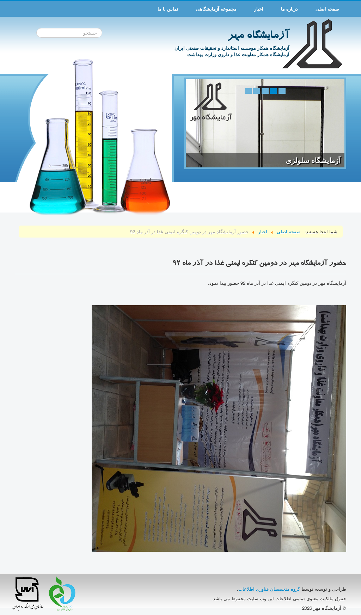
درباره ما (289, 8)
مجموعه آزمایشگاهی (216, 8)
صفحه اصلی (327, 8)
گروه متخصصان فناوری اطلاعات (269, 588)
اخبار (258, 8)
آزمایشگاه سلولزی (313, 160)
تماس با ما (168, 8)
